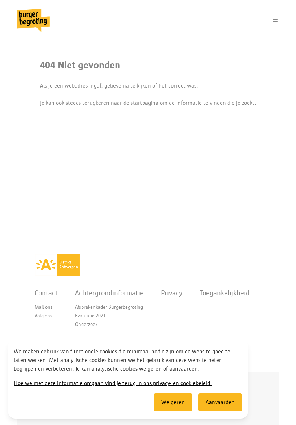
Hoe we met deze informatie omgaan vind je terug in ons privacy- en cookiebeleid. (113, 383)
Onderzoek (86, 324)
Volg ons (43, 315)
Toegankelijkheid (224, 293)
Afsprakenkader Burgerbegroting (109, 307)
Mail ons (44, 307)
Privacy (171, 293)
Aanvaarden (220, 402)
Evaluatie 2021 (90, 315)
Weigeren (173, 402)
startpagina (144, 103)
